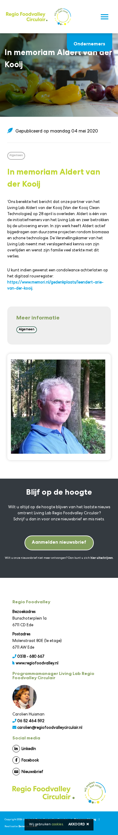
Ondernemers (89, 41)
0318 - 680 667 (30, 657)
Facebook (30, 761)
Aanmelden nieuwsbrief (59, 542)
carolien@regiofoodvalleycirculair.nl (49, 728)
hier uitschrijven (101, 558)
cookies (57, 824)
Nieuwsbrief (32, 772)
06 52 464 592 (30, 721)
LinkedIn (28, 749)
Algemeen (26, 329)
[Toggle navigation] (104, 16)
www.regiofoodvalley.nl (37, 664)
